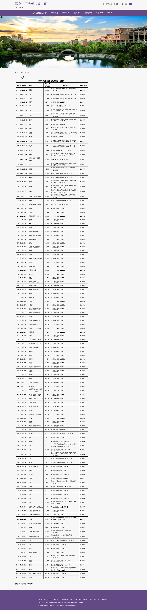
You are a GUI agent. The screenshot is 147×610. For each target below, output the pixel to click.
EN (126, 4)
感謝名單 (110, 13)
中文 (121, 4)
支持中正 (65, 13)
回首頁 (116, 4)
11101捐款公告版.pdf (25, 584)
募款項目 (77, 13)
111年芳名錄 (24, 72)
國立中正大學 (107, 4)
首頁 (16, 72)
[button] (130, 4)
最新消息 (54, 13)
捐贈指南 (88, 13)
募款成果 (99, 13)
